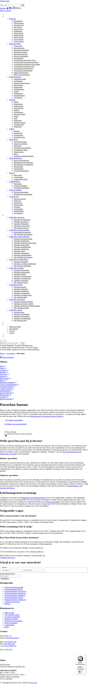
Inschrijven (4, 578)
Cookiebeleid (9, 625)
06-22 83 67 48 (10, 642)
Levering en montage (12, 617)
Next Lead (33, 683)
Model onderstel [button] (6, 399)
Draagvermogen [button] (6, 393)
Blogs (7, 627)
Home (2, 353)
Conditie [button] (3, 370)
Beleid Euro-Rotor (11, 619)
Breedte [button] (3, 372)
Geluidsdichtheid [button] (6, 387)
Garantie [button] (3, 397)
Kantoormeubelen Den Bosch (15, 591)
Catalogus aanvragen (7, 558)
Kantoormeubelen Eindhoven (15, 593)
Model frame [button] (5, 395)
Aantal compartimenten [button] (8, 385)
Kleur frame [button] (4, 378)
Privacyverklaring (11, 623)
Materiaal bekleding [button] (7, 383)
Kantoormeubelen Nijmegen (15, 596)
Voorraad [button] (3, 374)
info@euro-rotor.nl (12, 638)
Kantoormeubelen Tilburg (14, 598)
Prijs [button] (2, 366)
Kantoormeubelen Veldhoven (15, 600)
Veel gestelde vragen (12, 615)
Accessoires (10, 353)
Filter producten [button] (8, 357)
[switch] (80, 671)
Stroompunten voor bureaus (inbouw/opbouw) (46, 416)
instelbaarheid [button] (5, 391)
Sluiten (3, 341)
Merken (7, 604)
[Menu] (84, 656)
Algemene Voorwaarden (13, 621)
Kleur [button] (2, 368)
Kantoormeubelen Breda (13, 589)
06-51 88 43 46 (9, 644)
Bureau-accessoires (53, 502)
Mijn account (9, 613)
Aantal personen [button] (6, 389)
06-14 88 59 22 (10, 646)
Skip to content (5, 11)
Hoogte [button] (3, 376)
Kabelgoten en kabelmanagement (33, 498)
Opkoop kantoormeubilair (14, 587)
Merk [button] (2, 380)
